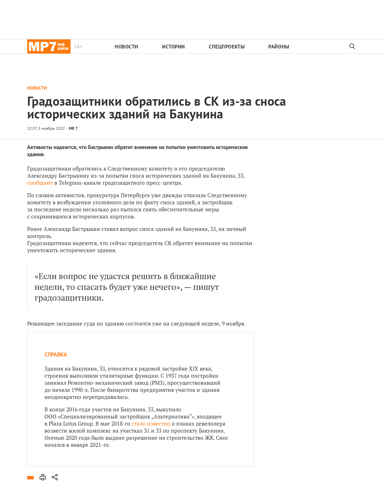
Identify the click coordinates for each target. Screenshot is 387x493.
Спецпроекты (226, 46)
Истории (173, 46)
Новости (126, 46)
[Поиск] (352, 46)
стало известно (151, 423)
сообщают (40, 182)
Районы (278, 46)
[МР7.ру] (49, 46)
